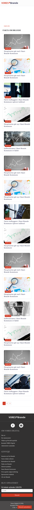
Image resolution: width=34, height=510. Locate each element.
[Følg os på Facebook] (13, 425)
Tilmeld (17, 495)
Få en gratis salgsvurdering (9, 472)
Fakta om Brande (6, 464)
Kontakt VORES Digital (8, 443)
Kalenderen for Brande (8, 461)
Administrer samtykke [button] (8, 446)
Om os (3, 435)
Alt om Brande (5, 477)
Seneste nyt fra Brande (8, 456)
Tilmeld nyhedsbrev (25, 507)
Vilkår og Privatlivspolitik (9, 440)
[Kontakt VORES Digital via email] (21, 425)
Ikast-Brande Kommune (8, 469)
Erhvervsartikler (6, 467)
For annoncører (6, 438)
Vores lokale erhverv (7, 459)
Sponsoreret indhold (7, 474)
